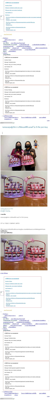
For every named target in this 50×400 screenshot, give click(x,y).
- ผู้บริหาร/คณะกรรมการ (10, 39)
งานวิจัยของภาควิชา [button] (7, 115)
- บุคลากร (20, 39)
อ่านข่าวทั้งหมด (4, 273)
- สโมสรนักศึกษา (12, 51)
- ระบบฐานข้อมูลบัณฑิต (29, 49)
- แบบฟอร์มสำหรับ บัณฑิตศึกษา (23, 46)
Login (48, 120)
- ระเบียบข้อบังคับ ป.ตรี (24, 44)
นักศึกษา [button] (5, 41)
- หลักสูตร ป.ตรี (15, 48)
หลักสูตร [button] (5, 53)
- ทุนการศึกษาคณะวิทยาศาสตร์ (18, 43)
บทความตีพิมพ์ (42, 117)
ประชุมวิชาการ (7, 119)
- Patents (16, 119)
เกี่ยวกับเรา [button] (5, 38)
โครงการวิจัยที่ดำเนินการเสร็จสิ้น (28, 117)
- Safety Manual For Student (16, 49)
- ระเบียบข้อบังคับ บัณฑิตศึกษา (39, 44)
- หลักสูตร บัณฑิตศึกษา (27, 48)
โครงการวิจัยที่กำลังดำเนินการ (11, 117)
